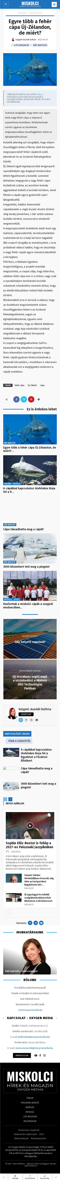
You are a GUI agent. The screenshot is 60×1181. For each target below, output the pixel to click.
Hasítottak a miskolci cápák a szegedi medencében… (28, 605)
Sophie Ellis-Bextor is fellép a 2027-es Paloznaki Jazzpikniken (29, 845)
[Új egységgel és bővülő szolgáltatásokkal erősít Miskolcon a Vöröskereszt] (14, 897)
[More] (38, 399)
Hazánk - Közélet (12, 484)
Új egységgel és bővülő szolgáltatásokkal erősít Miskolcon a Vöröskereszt (38, 897)
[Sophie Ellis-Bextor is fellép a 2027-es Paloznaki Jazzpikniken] (30, 825)
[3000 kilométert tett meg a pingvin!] (30, 548)
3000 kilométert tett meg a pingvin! (26, 566)
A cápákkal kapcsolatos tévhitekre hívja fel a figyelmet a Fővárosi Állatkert (36, 755)
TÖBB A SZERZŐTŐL (19, 740)
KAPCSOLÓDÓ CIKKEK (17, 733)
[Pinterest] (31, 399)
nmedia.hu (36, 1010)
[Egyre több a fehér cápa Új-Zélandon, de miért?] (30, 429)
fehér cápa (19, 385)
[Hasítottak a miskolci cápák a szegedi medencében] (30, 586)
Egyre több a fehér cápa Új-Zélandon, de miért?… (29, 449)
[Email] (21, 720)
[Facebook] (16, 399)
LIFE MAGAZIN (35, 12)
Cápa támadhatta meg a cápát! (23, 529)
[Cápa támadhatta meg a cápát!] (30, 511)
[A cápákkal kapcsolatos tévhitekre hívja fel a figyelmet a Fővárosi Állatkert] (30, 470)
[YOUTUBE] (35, 1055)
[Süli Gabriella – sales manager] (30, 956)
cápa (42, 385)
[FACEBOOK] (40, 1055)
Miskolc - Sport (12, 599)
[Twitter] (24, 399)
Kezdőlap (22, 12)
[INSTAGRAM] (44, 1055)
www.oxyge (24, 1010)
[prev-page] (5, 799)
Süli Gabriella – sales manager (21, 971)
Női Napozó (40, 45)
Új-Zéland (32, 385)
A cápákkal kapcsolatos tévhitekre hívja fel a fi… (29, 490)
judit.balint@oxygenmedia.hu (34, 1037)
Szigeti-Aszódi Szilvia (35, 709)
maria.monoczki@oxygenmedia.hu (34, 1048)
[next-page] (10, 799)
